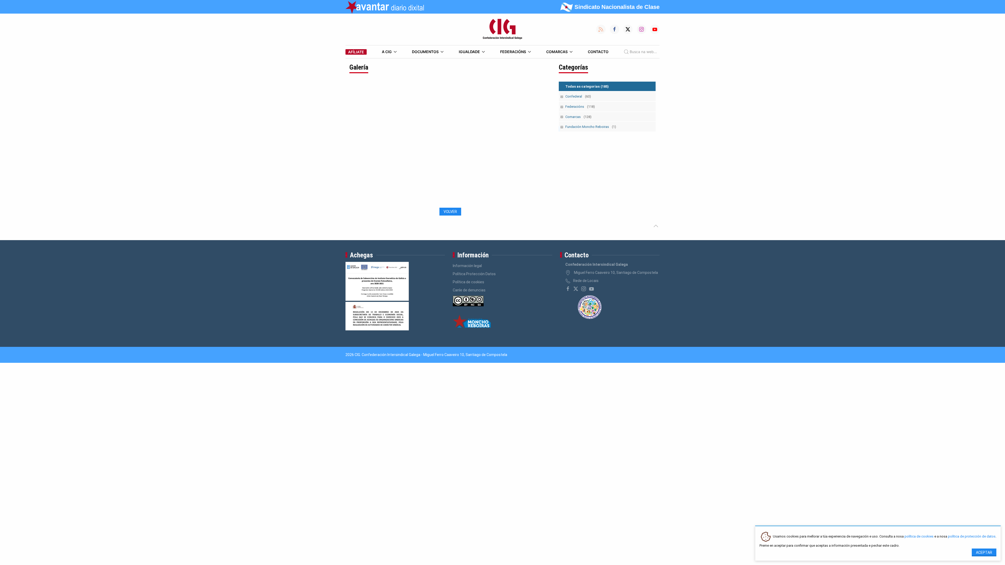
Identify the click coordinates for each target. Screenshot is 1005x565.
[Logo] (502, 29)
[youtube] (591, 288)
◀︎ (357, 144)
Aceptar (984, 552)
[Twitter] (575, 288)
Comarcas (557, 51)
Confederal (578, 96)
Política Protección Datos (474, 274)
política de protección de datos (972, 537)
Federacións (513, 51)
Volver (450, 212)
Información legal (467, 266)
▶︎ (546, 144)
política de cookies (919, 537)
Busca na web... (643, 51)
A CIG (387, 51)
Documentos (425, 51)
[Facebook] (568, 288)
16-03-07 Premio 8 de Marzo (380, 199)
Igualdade (469, 51)
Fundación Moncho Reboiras (590, 127)
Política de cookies (468, 282)
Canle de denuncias (469, 290)
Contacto (598, 51)
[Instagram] (583, 288)
